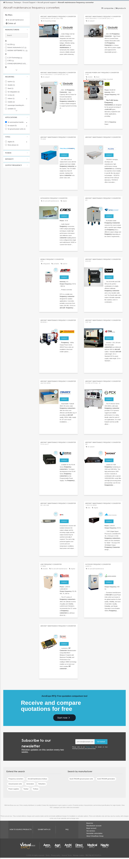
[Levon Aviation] (113, 575)
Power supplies (13, 789)
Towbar (25, 789)
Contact (64, 155)
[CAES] (68, 209)
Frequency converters (15, 779)
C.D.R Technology (14, 58)
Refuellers (41, 784)
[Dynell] (113, 270)
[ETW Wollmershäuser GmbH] (68, 270)
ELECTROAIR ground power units (81, 779)
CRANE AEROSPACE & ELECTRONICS (17, 64)
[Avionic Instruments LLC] (113, 514)
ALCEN (11, 44)
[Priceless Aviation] (68, 331)
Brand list (89, 823)
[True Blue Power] (68, 148)
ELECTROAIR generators (106, 779)
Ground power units (15, 784)
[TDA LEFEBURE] (113, 331)
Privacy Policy (90, 747)
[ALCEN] (113, 148)
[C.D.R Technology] (113, 84)
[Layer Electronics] (68, 575)
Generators (30, 784)
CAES (10, 61)
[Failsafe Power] (68, 392)
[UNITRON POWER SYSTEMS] (68, 453)
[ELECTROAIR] (68, 27)
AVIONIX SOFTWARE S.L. (17, 51)
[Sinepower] (113, 209)
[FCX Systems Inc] (113, 392)
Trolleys (35, 789)
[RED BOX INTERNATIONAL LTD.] (68, 514)
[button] (16, 29)
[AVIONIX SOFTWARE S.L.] (113, 453)
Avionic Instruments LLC (16, 48)
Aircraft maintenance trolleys (37, 779)
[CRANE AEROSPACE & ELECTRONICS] (68, 637)
